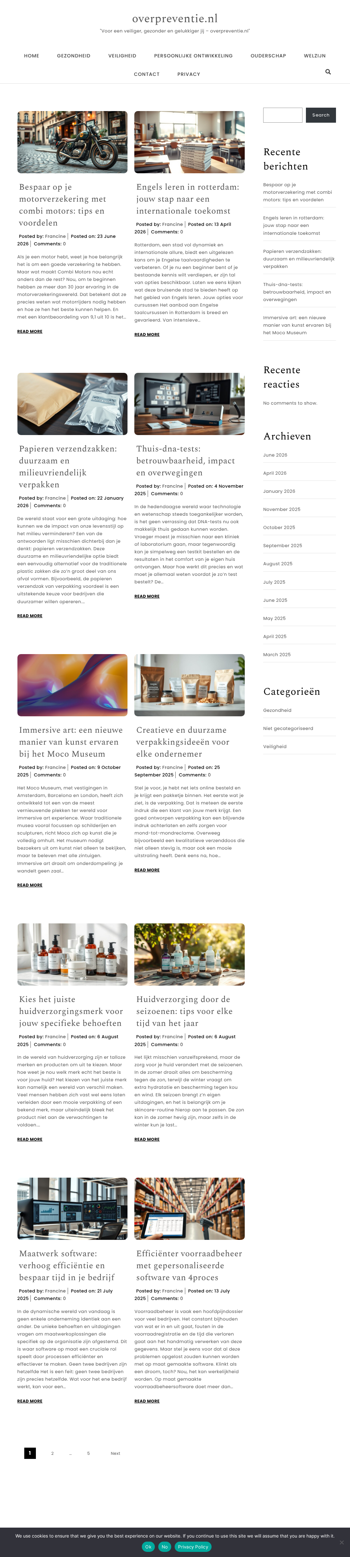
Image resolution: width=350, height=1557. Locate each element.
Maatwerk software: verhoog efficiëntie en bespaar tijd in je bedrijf (67, 1266)
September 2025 (282, 545)
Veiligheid (122, 55)
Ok (148, 1546)
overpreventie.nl (175, 19)
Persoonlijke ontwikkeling (193, 55)
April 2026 (275, 473)
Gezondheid (74, 55)
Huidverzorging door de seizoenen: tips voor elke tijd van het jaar (184, 1012)
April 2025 (275, 636)
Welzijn (315, 55)
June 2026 (275, 455)
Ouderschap (268, 55)
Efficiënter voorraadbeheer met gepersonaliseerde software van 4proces (189, 1266)
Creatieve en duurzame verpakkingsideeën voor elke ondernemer (182, 742)
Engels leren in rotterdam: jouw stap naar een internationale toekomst (187, 199)
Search (320, 115)
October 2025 (279, 527)
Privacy (188, 74)
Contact (147, 74)
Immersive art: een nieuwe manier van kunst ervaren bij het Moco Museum (71, 742)
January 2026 (279, 491)
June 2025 (275, 600)
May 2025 (274, 618)
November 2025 (281, 509)
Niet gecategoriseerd (288, 728)
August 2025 (278, 563)
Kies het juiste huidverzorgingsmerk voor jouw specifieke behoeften (71, 1012)
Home (32, 55)
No (165, 1546)
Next (115, 1454)
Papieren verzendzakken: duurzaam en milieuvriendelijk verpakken (68, 467)
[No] (341, 1542)
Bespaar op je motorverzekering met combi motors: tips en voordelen (62, 205)
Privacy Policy (193, 1546)
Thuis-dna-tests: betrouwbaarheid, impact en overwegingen (185, 461)
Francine (55, 236)
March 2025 (277, 654)
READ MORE (30, 332)
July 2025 (274, 582)
